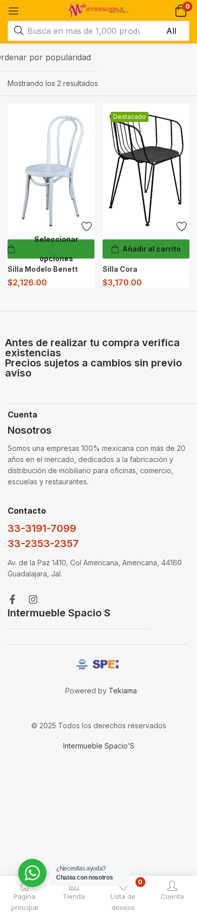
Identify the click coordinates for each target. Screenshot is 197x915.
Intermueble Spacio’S (98, 745)
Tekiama (123, 690)
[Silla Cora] (146, 169)
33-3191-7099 (42, 528)
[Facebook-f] (12, 599)
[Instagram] (33, 599)
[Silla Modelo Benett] (51, 169)
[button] (180, 10)
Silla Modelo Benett (43, 269)
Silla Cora (120, 269)
